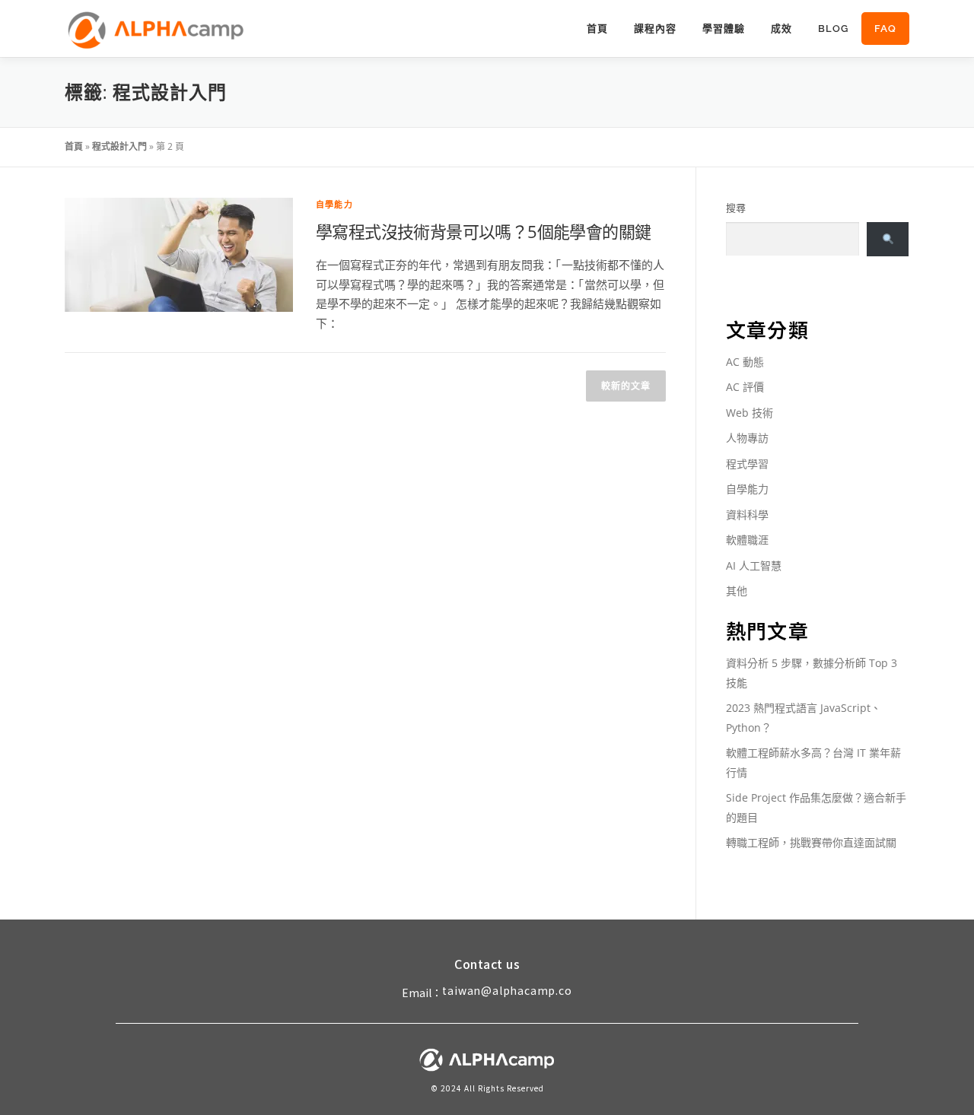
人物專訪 (747, 437)
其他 (736, 590)
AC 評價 (745, 387)
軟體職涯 (747, 539)
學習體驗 (723, 28)
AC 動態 (745, 361)
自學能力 (334, 204)
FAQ (885, 28)
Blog (833, 28)
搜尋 (736, 207)
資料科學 (747, 514)
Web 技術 (749, 412)
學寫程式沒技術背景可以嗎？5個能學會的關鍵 (483, 231)
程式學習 (747, 463)
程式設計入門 (119, 146)
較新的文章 (626, 386)
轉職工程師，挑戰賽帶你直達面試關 (811, 842)
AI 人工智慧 (753, 565)
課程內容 (655, 28)
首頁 (597, 28)
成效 (781, 28)
